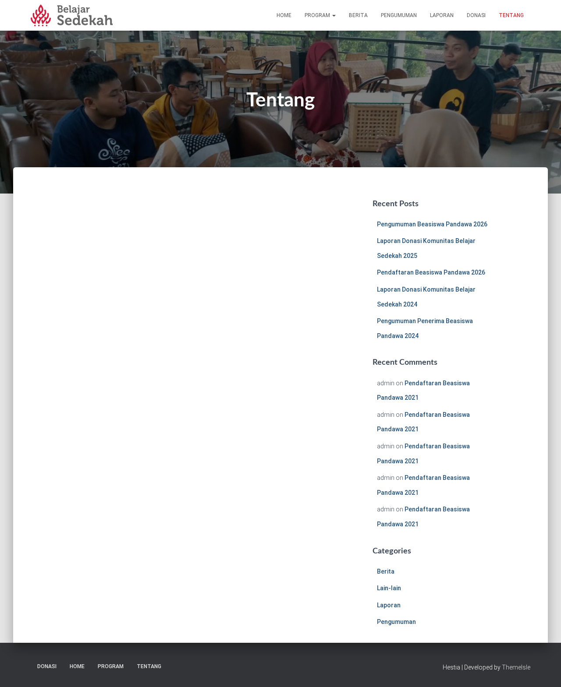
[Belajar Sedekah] (71, 15)
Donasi (476, 15)
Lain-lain (389, 588)
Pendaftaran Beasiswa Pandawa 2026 (431, 272)
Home (284, 15)
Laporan (442, 15)
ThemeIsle (516, 667)
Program (318, 15)
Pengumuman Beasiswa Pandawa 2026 (432, 224)
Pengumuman (399, 15)
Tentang (511, 15)
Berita (358, 15)
